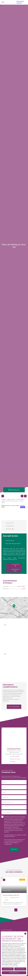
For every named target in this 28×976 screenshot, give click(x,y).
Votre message (6, 812)
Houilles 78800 (20, 499)
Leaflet (14, 617)
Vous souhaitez (5, 806)
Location (3, 499)
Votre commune (7, 802)
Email (4, 792)
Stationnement (11, 499)
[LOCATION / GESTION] (22, 2)
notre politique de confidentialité (10, 966)
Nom (4, 787)
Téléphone (5, 797)
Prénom (5, 782)
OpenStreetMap (20, 617)
